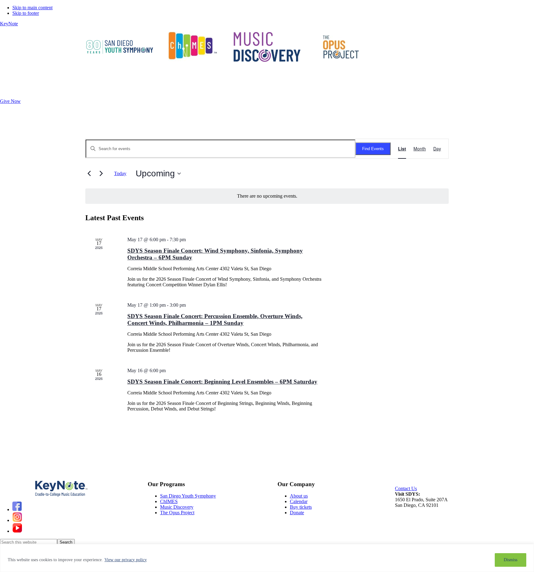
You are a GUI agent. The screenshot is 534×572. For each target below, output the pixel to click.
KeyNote (9, 23)
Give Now (10, 101)
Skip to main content (32, 7)
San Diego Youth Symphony (188, 495)
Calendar (92, 78)
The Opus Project (177, 512)
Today (120, 173)
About (36, 78)
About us (299, 495)
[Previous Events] (89, 173)
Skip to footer (25, 13)
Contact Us (406, 488)
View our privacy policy (125, 559)
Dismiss (510, 559)
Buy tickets (301, 507)
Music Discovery (176, 507)
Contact (66, 78)
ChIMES (169, 501)
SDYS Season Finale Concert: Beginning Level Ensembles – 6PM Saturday (222, 381)
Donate (297, 512)
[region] (267, 558)
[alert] (267, 196)
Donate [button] (7, 78)
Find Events (373, 148)
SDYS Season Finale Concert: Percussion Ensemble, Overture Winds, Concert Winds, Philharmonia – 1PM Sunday (215, 319)
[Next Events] (101, 173)
